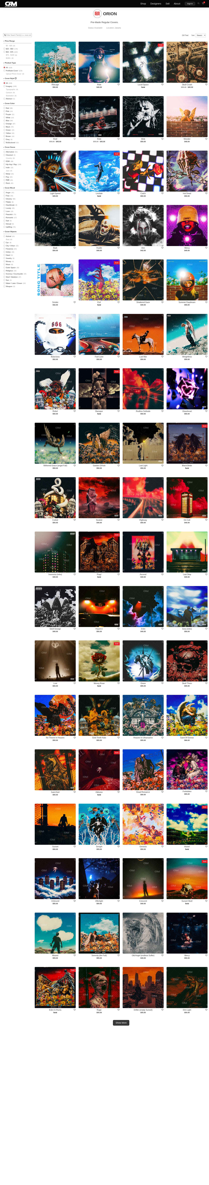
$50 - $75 (9, 52)
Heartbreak (10, 205)
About (177, 4)
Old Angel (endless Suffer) (143, 955)
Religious (9, 271)
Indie (8, 167)
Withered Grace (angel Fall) (55, 466)
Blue (7, 121)
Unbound (55, 901)
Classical (9, 155)
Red (7, 108)
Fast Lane (99, 357)
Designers (155, 4)
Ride (99, 85)
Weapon (9, 286)
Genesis (143, 847)
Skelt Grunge (55, 629)
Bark (55, 248)
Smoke (55, 302)
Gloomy (9, 199)
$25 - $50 (9, 49)
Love (8, 211)
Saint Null (55, 792)
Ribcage (55, 85)
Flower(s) (9, 249)
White (8, 117)
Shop (143, 4)
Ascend (143, 574)
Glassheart (187, 411)
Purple (8, 114)
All (7, 67)
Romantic (9, 217)
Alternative (10, 152)
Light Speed (55, 193)
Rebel (55, 411)
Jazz (7, 171)
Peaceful (9, 214)
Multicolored (10, 142)
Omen (143, 683)
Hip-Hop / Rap (11, 164)
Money (8, 261)
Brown (8, 136)
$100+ (8, 58)
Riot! (55, 139)
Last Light (143, 466)
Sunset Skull (187, 901)
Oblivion (99, 792)
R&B (7, 180)
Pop (7, 177)
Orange (9, 124)
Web (143, 139)
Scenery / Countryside (14, 274)
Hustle (99, 248)
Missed (55, 955)
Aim (143, 248)
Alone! (187, 847)
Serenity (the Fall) (99, 955)
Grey (8, 139)
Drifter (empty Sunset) (143, 1010)
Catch (143, 193)
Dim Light (187, 1010)
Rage (99, 1010)
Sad (7, 221)
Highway (143, 520)
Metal (8, 174)
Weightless (187, 357)
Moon (8, 264)
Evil (99, 302)
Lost (55, 683)
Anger (8, 192)
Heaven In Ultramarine (143, 738)
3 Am (143, 629)
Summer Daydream (187, 302)
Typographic (10, 89)
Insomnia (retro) (55, 574)
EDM (8, 161)
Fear (8, 196)
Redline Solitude (143, 411)
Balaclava (55, 357)
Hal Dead (187, 193)
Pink (7, 111)
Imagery (9, 86)
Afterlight (99, 901)
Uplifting (9, 227)
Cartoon (9, 92)
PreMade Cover (12, 71)
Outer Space (11, 268)
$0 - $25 (9, 46)
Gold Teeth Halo (99, 738)
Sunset (55, 847)
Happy (8, 202)
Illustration (10, 96)
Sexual (8, 224)
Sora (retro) (187, 629)
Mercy (187, 248)
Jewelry (9, 258)
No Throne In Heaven (55, 738)
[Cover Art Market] (9, 3)
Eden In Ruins (55, 1010)
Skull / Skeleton (12, 277)
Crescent (143, 901)
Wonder (187, 139)
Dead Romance (143, 792)
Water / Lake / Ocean (14, 283)
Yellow (8, 133)
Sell (167, 4)
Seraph (99, 847)
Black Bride (187, 466)
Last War (143, 357)
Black (8, 127)
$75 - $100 (10, 55)
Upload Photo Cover (13, 74)
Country (9, 158)
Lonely (8, 208)
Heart (8, 255)
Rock (8, 183)
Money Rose (99, 683)
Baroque (99, 411)
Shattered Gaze (143, 302)
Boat (7, 239)
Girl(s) (8, 252)
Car (7, 242)
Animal (8, 236)
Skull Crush (187, 85)
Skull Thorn (187, 683)
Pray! (99, 574)
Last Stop (187, 574)
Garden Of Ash (99, 466)
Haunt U (99, 629)
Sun (7, 280)
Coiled (55, 520)
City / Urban (10, 246)
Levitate (99, 193)
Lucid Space (143, 85)
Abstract (9, 99)
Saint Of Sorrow (187, 738)
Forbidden (187, 791)
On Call (187, 520)
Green (8, 130)
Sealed (99, 520)
